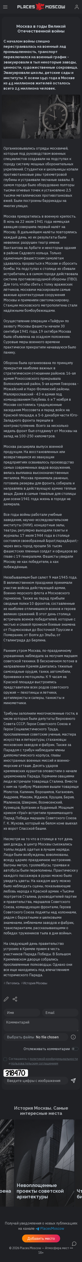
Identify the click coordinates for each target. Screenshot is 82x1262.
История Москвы (35, 983)
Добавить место (41, 1238)
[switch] (75, 1049)
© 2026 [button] (41, 1248)
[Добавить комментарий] (74, 1243)
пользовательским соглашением (34, 1063)
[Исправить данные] (6, 998)
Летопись (13, 983)
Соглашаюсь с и (43, 1061)
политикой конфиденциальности (54, 1059)
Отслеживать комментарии (47, 1049)
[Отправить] (73, 1081)
